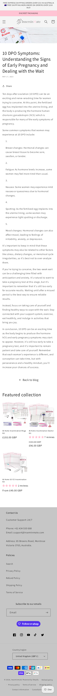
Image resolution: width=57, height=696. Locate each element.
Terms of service (29, 684)
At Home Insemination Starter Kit (41, 432)
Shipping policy (45, 684)
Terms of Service (14, 592)
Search (9, 563)
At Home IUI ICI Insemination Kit (14, 480)
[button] (3, 21)
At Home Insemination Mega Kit (14, 432)
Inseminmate (16, 679)
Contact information (20, 689)
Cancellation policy (40, 689)
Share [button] (9, 86)
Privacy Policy (13, 570)
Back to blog (30, 380)
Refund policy (47, 680)
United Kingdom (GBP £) (27, 656)
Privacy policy (13, 684)
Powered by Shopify (31, 679)
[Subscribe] (46, 612)
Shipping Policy (14, 585)
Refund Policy (13, 578)
